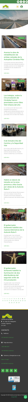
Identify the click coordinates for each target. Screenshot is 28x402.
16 (7, 300)
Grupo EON (14, 396)
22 (20, 300)
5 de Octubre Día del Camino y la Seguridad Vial (13, 143)
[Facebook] (3, 370)
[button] (17, 6)
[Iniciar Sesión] (21, 6)
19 (13, 300)
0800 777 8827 (5, 359)
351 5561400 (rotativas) (7, 337)
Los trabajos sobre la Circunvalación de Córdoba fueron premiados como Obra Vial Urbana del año (13, 100)
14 (2, 300)
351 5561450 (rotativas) (7, 363)
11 (20, 298)
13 (24, 298)
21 (18, 300)
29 (19, 302)
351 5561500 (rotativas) (7, 350)
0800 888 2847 (5, 346)
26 (11, 302)
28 (16, 302)
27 (14, 302)
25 (9, 302)
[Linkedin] (15, 370)
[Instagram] (11, 370)
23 (22, 300)
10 (18, 298)
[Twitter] (7, 370)
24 (25, 300)
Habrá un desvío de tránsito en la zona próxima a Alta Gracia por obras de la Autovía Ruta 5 (13, 184)
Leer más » (6, 73)
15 (5, 300)
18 (11, 300)
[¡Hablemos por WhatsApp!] (25, 397)
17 (9, 300)
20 (16, 300)
